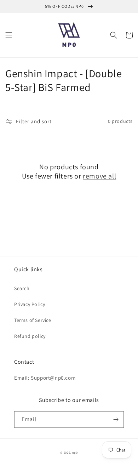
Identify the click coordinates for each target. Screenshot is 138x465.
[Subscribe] (115, 419)
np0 (75, 452)
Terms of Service (32, 320)
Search (22, 288)
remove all (99, 176)
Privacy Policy (29, 304)
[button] (9, 35)
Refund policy (30, 336)
